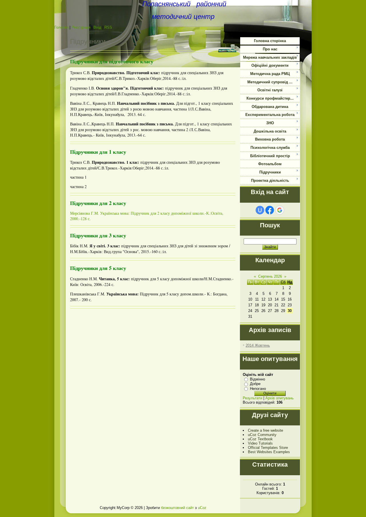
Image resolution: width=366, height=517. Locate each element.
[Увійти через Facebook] (269, 210)
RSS (108, 27)
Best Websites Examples (269, 452)
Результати (252, 398)
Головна (61, 27)
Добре (255, 384)
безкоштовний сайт (177, 508)
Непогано (258, 388)
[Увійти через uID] (260, 210)
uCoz (202, 508)
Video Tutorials (260, 443)
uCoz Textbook (260, 439)
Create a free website (265, 430)
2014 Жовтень (258, 345)
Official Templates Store (268, 447)
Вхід (97, 27)
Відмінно (257, 379)
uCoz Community (262, 435)
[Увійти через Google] (279, 210)
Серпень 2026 (270, 276)
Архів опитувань (279, 398)
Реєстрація (80, 27)
